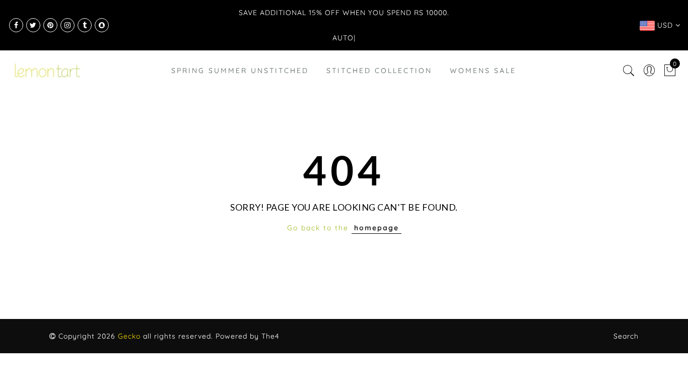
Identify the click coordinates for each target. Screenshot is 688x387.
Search (626, 336)
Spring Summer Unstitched (240, 70)
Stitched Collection (379, 70)
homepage (376, 227)
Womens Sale (483, 70)
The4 (270, 336)
